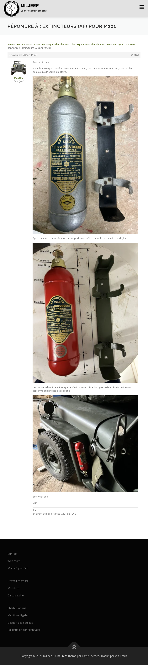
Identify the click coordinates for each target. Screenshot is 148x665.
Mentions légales (18, 615)
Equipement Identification (91, 44)
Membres (13, 588)
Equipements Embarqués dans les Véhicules (51, 44)
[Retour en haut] (74, 647)
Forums (21, 44)
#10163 (135, 55)
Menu (141, 7)
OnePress (61, 656)
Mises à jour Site (18, 568)
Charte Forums (17, 608)
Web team (14, 561)
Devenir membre (18, 581)
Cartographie (16, 595)
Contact (12, 554)
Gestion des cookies (20, 622)
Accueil (11, 44)
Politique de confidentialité (24, 630)
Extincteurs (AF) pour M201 (121, 44)
